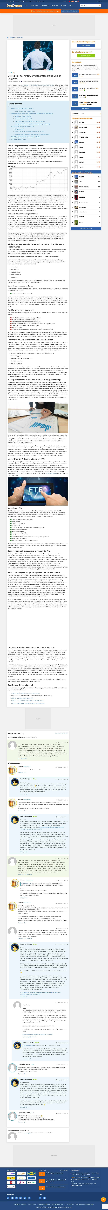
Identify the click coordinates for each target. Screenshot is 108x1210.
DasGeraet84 (83, 127)
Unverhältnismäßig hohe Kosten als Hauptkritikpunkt (30, 121)
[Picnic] (11, 1182)
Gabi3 (81, 147)
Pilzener (24, 766)
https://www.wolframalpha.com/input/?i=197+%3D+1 (37, 1034)
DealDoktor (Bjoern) (27, 81)
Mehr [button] (70, 5)
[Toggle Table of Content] (9, 106)
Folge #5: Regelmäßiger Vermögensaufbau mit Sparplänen (27, 703)
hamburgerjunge (84, 187)
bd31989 (81, 142)
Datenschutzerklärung (58, 1204)
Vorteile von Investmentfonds (23, 116)
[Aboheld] (11, 1173)
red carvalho (83, 212)
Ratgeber (63, 5)
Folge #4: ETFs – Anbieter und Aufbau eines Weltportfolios (27, 700)
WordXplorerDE (83, 137)
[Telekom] (21, 1182)
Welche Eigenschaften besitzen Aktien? (22, 108)
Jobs (77, 1204)
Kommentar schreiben (61, 733)
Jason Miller (82, 207)
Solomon (82, 197)
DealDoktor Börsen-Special (18, 139)
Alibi (80, 182)
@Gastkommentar (26, 883)
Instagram (23, 1)
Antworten (20, 772)
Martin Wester (83, 203)
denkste (81, 157)
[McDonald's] (21, 1178)
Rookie (81, 223)
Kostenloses (55, 5)
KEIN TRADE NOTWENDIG (69, 11)
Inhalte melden (32, 1204)
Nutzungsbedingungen (44, 1204)
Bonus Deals (34, 5)
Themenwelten (44, 5)
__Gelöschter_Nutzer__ (26, 1064)
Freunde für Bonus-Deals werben (55, 1187)
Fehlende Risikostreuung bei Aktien (25, 111)
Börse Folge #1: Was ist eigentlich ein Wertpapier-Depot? (38, 85)
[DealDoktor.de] (14, 5)
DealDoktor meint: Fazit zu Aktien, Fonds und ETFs (25, 137)
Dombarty (82, 152)
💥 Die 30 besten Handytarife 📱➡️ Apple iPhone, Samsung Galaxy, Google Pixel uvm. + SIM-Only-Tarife (85, 1179)
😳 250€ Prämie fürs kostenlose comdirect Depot (45, 11)
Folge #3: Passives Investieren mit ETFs (22, 698)
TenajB (81, 167)
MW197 (81, 217)
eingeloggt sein (28, 1133)
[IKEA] (32, 1173)
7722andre (82, 132)
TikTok (35, 1)
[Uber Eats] (32, 1182)
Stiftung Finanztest (51, 473)
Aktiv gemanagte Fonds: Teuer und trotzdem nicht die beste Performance (32, 113)
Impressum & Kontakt (20, 1204)
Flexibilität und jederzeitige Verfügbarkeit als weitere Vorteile (32, 134)
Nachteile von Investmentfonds (23, 119)
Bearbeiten (23, 758)
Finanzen (20, 37)
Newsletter (41, 1)
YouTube (30, 1)
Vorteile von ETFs (19, 129)
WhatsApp (10, 1)
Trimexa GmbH (70, 1204)
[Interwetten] (11, 1178)
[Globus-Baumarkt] (21, 1173)
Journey (81, 191)
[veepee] (11, 1186)
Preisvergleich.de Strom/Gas (54, 1173)
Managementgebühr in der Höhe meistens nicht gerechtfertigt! (32, 124)
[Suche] (99, 5)
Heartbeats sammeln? (86, 172)
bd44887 (81, 162)
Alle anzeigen (86, 108)
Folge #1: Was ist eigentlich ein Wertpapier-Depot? (25, 693)
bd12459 (81, 122)
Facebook (17, 1)
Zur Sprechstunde (86, 55)
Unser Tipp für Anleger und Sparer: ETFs (22, 126)
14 (37, 81)
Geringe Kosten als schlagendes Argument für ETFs (29, 131)
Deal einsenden (86, 45)
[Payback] (32, 1178)
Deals (26, 5)
